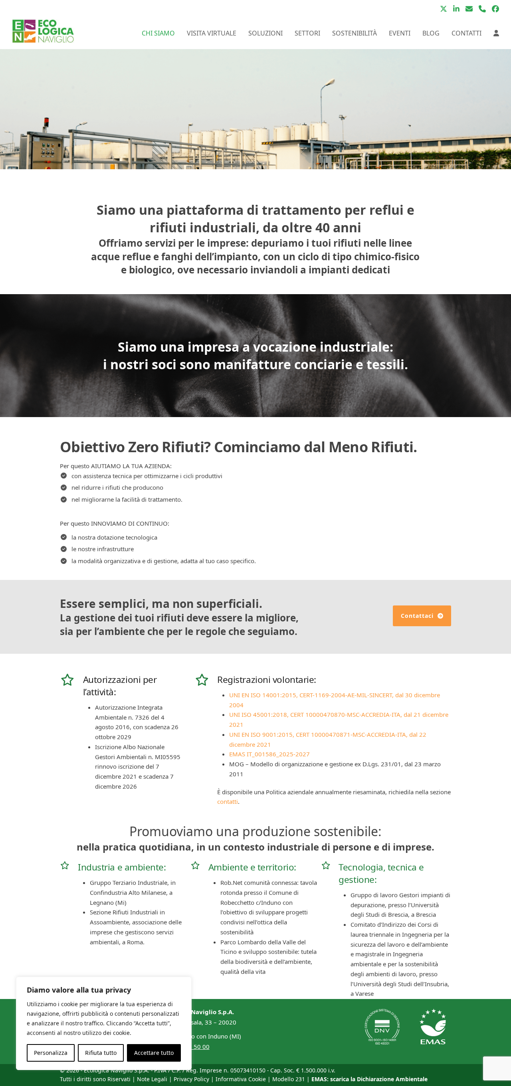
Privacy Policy (191, 1079)
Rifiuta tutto (101, 1052)
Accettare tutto (154, 1052)
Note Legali (152, 1079)
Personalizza (50, 1052)
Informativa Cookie (241, 1079)
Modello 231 (288, 1079)
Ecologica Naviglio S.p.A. (116, 1070)
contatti (227, 801)
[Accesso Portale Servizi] (496, 33)
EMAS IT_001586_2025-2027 (269, 754)
